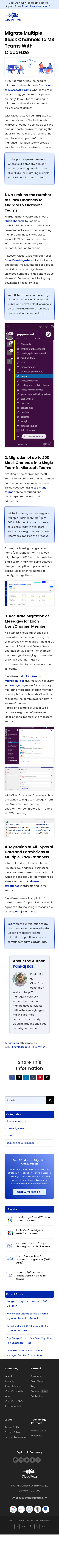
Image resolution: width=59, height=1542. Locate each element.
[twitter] (36, 1526)
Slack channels (14, 221)
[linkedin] (17, 1526)
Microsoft (36, 1435)
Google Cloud (39, 1430)
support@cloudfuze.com (33, 1497)
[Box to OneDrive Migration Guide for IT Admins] (10, 1232)
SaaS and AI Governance (20, 1142)
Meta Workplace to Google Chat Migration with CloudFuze (33, 1245)
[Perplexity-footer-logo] (21, 1458)
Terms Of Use (12, 1427)
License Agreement (16, 1437)
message (13, 685)
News (9, 1135)
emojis (19, 911)
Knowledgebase (21, 1046)
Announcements (16, 1121)
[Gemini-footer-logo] (32, 1458)
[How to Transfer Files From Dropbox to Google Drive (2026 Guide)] (10, 1258)
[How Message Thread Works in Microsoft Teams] (10, 1219)
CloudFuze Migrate (17, 260)
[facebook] (30, 1526)
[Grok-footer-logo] (38, 1458)
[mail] (43, 1526)
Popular (12, 1209)
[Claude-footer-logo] (27, 1458)
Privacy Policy (12, 1432)
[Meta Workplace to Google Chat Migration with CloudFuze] (10, 1245)
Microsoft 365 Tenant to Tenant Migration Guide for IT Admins (32, 1276)
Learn (12, 924)
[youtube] (23, 1526)
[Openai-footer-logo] (15, 1458)
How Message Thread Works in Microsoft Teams (33, 1219)
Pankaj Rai (23, 966)
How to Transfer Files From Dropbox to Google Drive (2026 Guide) (33, 1259)
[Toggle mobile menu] (52, 20)
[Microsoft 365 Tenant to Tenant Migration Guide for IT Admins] (10, 1274)
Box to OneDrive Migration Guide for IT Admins (30, 1232)
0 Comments (40, 1046)
